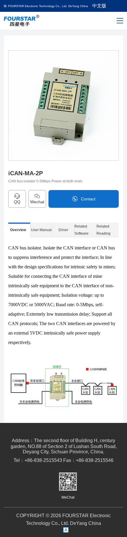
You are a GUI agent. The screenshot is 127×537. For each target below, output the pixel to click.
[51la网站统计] (66, 530)
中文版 (99, 5)
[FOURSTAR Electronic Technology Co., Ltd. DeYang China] (22, 20)
